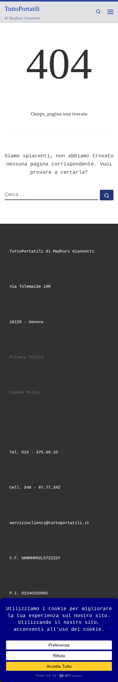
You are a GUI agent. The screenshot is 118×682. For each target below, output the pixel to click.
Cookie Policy (25, 392)
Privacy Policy (26, 357)
